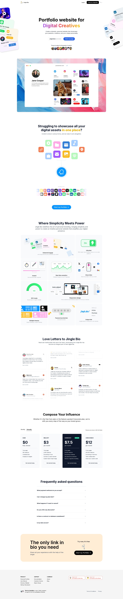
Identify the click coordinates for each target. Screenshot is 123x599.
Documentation (38, 579)
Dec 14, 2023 (25, 350)
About (48, 579)
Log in (83, 2)
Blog (48, 581)
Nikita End (29, 360)
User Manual (23, 581)
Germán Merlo (58, 376)
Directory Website (24, 583)
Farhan (56, 355)
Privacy (100, 591)
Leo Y (55, 396)
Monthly (23, 429)
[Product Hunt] (43, 361)
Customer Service (38, 581)
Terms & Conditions (91, 591)
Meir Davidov (29, 379)
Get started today (30, 463)
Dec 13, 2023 (53, 366)
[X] (71, 356)
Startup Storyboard (25, 585)
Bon (83, 388)
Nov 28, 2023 (81, 359)
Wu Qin (43, 592)
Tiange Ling (85, 369)
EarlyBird (32, 590)
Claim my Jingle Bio (93, 2)
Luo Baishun (37, 592)
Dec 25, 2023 (25, 369)
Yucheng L (29, 399)
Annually (29, 429)
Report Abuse (37, 583)
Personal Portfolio (24, 579)
